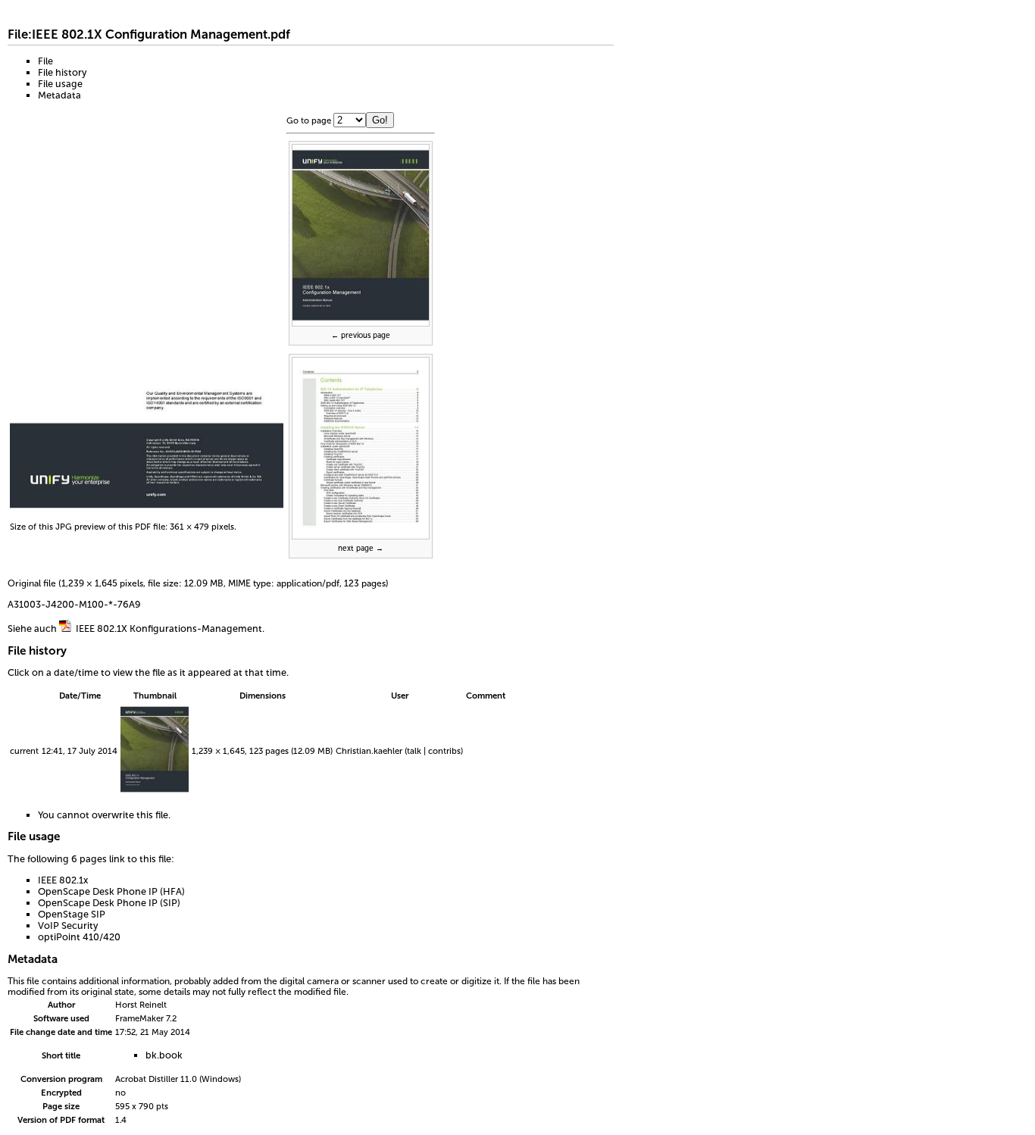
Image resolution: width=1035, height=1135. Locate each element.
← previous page (360, 335)
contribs (444, 751)
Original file (32, 583)
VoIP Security (68, 925)
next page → (360, 548)
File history (62, 72)
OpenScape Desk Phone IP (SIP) (109, 902)
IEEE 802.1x (63, 880)
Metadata (59, 95)
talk (414, 751)
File (45, 61)
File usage (60, 83)
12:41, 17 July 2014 (79, 751)
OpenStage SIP (71, 914)
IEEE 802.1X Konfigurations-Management (169, 628)
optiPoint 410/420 (79, 937)
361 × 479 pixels (202, 526)
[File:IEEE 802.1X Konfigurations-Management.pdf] (65, 628)
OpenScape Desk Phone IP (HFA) (111, 891)
